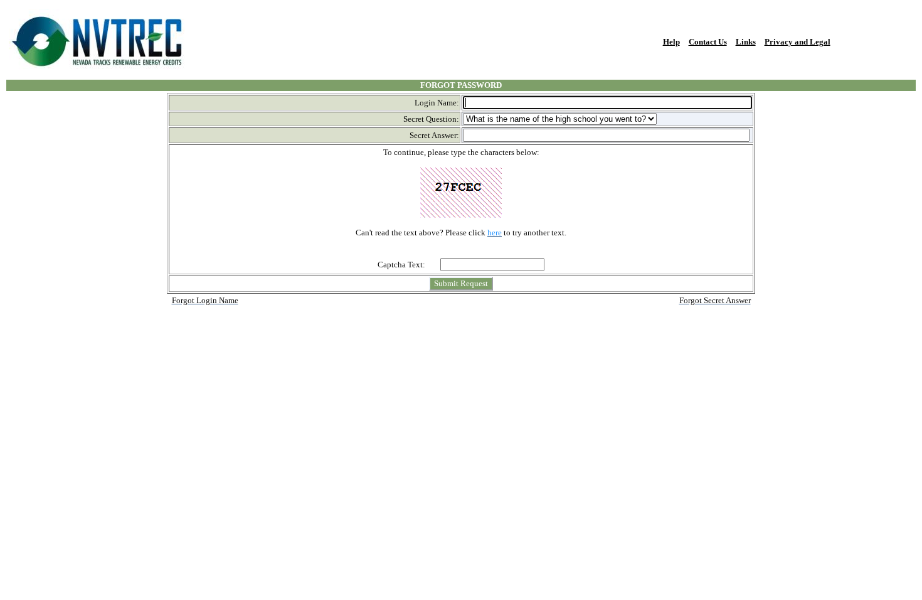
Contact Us (708, 41)
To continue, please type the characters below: (461, 152)
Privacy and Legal (797, 41)
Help (671, 41)
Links (746, 41)
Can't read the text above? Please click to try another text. (461, 232)
